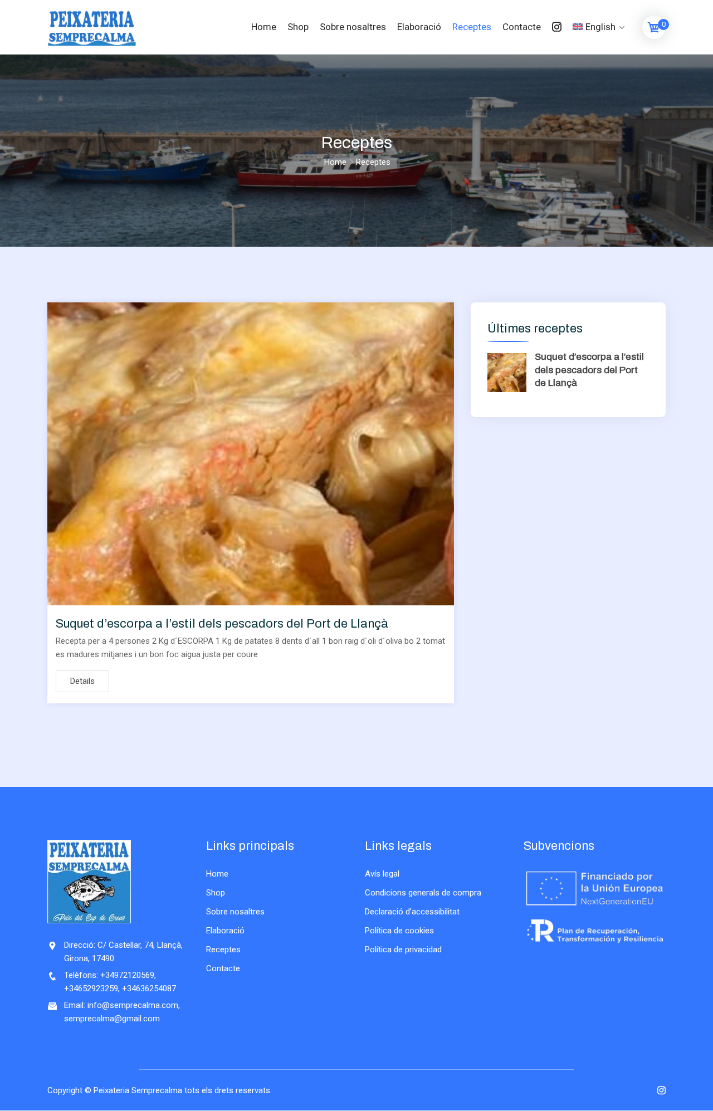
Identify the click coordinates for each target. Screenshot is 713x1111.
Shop (298, 26)
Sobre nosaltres (353, 26)
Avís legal (382, 874)
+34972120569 (127, 975)
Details (82, 681)
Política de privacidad (403, 949)
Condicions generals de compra (423, 893)
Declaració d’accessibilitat (412, 912)
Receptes (471, 26)
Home (263, 26)
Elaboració (419, 26)
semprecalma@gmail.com (112, 1019)
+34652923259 (91, 988)
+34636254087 (149, 988)
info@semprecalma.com (132, 1005)
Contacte (521, 26)
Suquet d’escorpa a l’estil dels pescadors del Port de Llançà (222, 623)
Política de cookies (399, 931)
